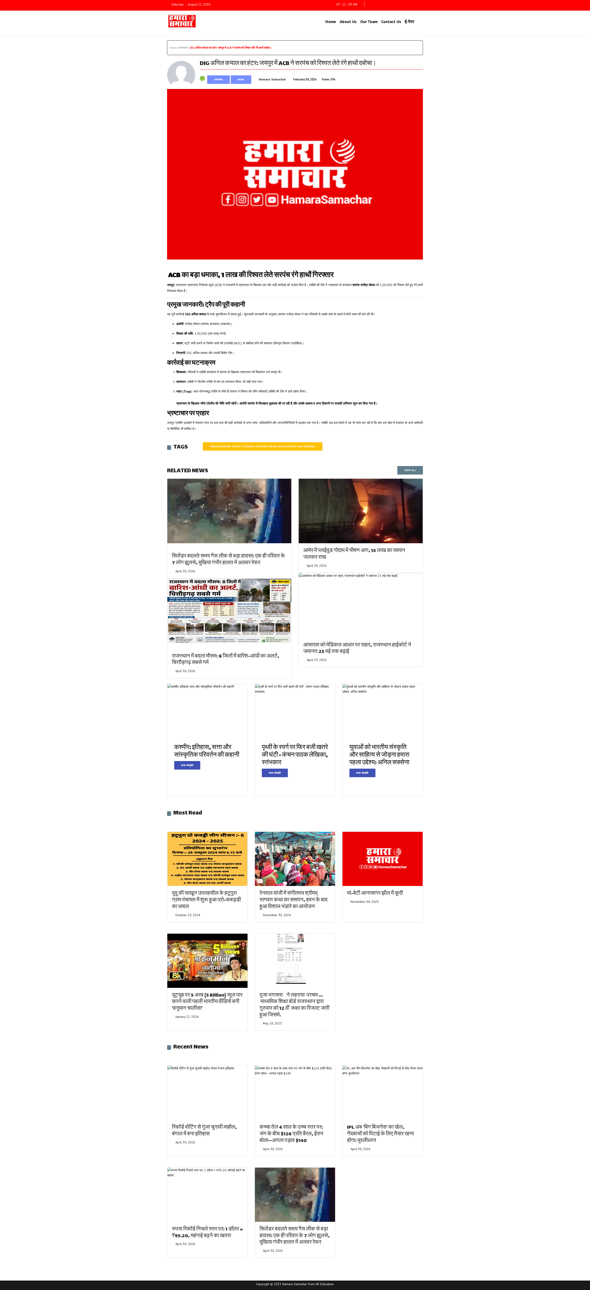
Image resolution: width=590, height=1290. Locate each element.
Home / (174, 47)
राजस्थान (218, 79)
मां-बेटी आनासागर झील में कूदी (375, 893)
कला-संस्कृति (187, 765)
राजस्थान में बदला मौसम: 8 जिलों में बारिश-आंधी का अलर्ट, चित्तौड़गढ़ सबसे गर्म (225, 659)
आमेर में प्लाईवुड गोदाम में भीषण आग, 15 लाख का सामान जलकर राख (354, 554)
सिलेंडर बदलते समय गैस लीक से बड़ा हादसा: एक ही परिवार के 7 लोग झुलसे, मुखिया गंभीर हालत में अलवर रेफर (228, 559)
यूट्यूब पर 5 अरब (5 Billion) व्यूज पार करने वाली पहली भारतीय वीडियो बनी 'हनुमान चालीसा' (207, 1002)
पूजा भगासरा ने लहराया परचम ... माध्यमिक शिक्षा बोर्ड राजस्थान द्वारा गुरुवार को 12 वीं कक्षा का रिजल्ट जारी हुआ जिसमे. (294, 1005)
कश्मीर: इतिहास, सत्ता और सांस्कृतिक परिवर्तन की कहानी (206, 751)
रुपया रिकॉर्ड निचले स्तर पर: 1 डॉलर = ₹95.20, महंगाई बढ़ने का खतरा (207, 1232)
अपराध (241, 79)
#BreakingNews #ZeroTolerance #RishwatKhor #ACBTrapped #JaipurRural (263, 446)
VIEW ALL (410, 470)
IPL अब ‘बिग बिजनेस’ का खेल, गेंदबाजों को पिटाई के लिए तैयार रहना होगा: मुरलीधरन (380, 1134)
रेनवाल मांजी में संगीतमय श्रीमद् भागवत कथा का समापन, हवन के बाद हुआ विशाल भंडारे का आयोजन (293, 900)
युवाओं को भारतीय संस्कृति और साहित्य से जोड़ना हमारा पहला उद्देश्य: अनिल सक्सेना (379, 755)
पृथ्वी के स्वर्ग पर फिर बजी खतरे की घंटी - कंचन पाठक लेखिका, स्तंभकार (295, 755)
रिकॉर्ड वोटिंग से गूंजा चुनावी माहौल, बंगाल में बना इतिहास (204, 1131)
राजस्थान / (184, 47)
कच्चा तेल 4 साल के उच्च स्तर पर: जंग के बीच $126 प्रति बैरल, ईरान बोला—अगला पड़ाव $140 (291, 1134)
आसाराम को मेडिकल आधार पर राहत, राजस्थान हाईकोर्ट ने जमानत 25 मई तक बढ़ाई (357, 648)
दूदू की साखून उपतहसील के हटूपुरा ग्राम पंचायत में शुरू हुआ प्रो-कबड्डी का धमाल (206, 900)
